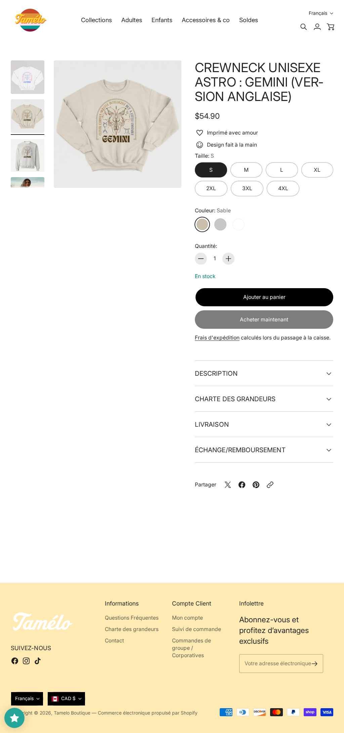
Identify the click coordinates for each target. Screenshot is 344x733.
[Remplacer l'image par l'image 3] (27, 155)
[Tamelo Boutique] (31, 20)
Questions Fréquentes (132, 618)
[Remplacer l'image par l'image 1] (27, 77)
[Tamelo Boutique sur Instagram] (26, 661)
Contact (114, 640)
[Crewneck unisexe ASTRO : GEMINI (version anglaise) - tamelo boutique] (117, 124)
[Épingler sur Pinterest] (256, 485)
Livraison (212, 424)
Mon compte (187, 618)
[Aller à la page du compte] (317, 27)
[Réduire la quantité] (201, 259)
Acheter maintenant (264, 319)
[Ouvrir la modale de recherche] (303, 27)
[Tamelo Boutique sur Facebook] (15, 661)
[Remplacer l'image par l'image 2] (27, 116)
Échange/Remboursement (240, 450)
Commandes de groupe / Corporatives (191, 648)
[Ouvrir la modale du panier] (330, 27)
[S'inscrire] (314, 663)
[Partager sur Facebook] (242, 485)
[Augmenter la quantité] (228, 259)
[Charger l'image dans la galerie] (168, 175)
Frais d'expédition (217, 337)
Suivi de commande (196, 629)
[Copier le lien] (270, 485)
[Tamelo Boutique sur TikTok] (38, 661)
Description (216, 373)
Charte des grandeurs (235, 399)
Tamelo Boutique (72, 713)
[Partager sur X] (228, 485)
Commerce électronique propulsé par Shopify (148, 713)
